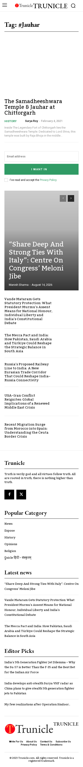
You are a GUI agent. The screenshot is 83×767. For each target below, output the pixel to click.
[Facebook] (9, 494)
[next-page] (71, 198)
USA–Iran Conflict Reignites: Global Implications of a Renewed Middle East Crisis (27, 401)
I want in (39, 169)
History (10, 121)
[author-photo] (22, 121)
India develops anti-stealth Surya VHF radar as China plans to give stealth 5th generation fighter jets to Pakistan (39, 688)
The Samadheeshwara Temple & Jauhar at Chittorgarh (33, 107)
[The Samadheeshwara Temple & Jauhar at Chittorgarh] (41, 72)
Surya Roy (31, 121)
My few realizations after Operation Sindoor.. (37, 704)
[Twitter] (21, 494)
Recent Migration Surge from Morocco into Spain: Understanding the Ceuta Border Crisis (26, 430)
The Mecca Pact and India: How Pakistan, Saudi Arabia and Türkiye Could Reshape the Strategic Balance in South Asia (28, 343)
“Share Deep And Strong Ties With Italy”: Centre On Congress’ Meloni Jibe (36, 260)
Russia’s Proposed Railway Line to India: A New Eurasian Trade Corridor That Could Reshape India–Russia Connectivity (27, 372)
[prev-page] (63, 198)
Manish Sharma (19, 284)
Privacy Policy (48, 180)
